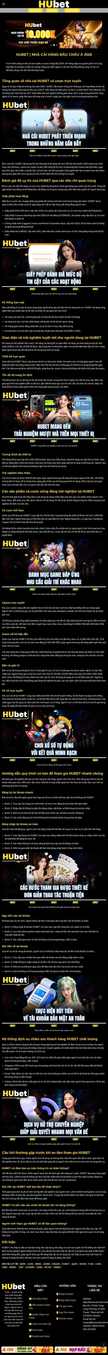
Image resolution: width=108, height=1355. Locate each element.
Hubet (9, 63)
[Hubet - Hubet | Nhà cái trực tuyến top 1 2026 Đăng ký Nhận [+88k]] (54, 4)
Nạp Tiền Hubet (66, 1312)
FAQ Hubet (37, 1330)
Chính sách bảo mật (41, 1324)
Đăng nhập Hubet (67, 1300)
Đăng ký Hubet (66, 1294)
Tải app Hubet (65, 1306)
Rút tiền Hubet (66, 1318)
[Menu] (3, 4)
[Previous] (11, 34)
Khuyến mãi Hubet (41, 1336)
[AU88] (27, 1349)
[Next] (96, 34)
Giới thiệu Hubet (40, 1299)
